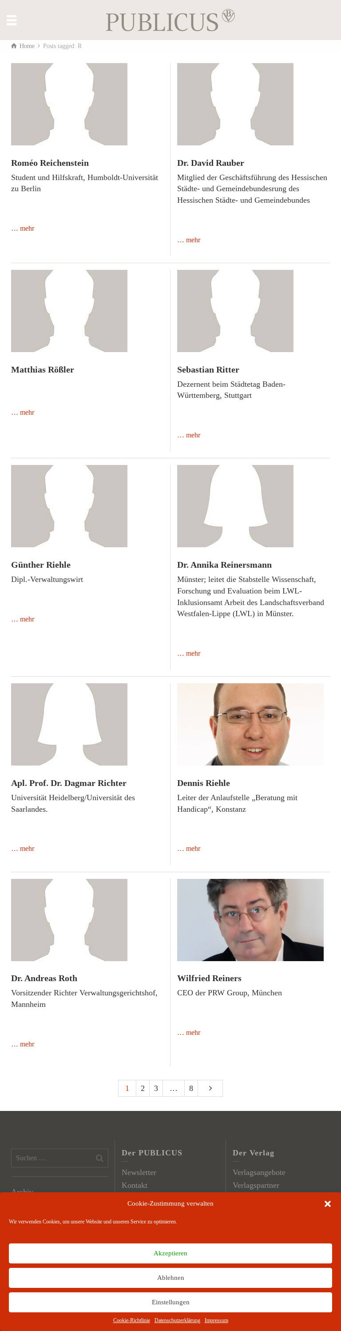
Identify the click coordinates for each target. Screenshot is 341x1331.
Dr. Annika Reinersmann (224, 564)
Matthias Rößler (42, 369)
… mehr (22, 229)
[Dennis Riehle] (250, 724)
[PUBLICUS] (170, 19)
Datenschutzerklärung (177, 1320)
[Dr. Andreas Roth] (69, 920)
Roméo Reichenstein (50, 163)
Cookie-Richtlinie (131, 1320)
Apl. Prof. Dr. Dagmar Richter (69, 783)
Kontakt (134, 1185)
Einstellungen (171, 1302)
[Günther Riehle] (69, 506)
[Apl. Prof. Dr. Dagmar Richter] (69, 724)
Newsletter (139, 1172)
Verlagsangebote (259, 1172)
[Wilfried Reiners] (250, 920)
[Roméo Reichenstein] (69, 104)
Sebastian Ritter (208, 369)
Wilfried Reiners (209, 978)
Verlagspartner (256, 1185)
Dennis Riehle (203, 783)
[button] (327, 1203)
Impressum (216, 1320)
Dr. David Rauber (210, 163)
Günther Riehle (41, 564)
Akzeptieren (170, 1253)
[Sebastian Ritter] (235, 311)
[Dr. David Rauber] (235, 104)
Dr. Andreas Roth (44, 978)
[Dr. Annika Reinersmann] (235, 506)
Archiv (22, 1191)
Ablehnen (170, 1277)
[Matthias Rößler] (69, 311)
